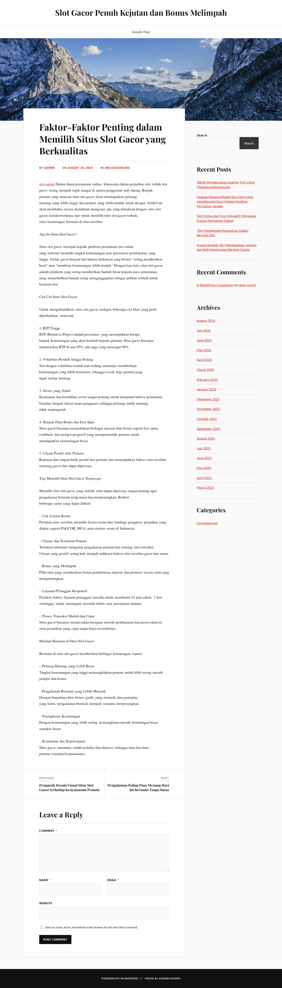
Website (45, 903)
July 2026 (204, 330)
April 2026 (204, 360)
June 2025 (204, 458)
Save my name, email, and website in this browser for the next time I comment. (91, 927)
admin (49, 167)
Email (113, 880)
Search (202, 135)
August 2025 (206, 438)
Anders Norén (170, 978)
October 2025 (207, 419)
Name (45, 880)
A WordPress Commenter (215, 285)
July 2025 (204, 448)
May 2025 (204, 468)
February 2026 (207, 379)
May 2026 (204, 350)
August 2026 (206, 320)
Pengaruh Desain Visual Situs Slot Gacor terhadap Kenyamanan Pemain (69, 787)
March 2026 (205, 370)
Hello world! (247, 285)
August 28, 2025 (80, 167)
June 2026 (204, 340)
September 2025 (208, 429)
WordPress (129, 978)
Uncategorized (117, 167)
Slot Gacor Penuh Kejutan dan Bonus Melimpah (141, 12)
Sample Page (141, 32)
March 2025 (205, 487)
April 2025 (204, 478)
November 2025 (208, 409)
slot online (47, 183)
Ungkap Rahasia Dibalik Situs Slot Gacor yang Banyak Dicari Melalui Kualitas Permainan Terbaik (225, 201)
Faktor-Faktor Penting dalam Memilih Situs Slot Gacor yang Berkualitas (102, 139)
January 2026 (206, 389)
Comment (48, 830)
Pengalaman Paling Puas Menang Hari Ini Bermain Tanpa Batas (138, 787)
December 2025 (208, 399)
